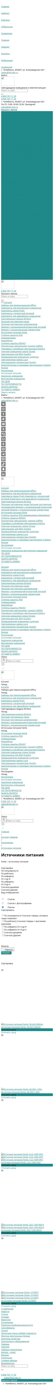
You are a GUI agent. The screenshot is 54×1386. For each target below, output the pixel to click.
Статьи (4, 1314)
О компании (7, 1308)
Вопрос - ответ (8, 1352)
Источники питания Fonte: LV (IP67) (18, 1300)
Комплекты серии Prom (13, 120)
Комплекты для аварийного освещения (29, 123)
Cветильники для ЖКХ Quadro (16, 153)
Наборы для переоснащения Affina (18, 115)
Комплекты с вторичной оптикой (17, 202)
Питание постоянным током (15, 128)
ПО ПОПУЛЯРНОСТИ (11, 273)
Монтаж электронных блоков (15, 1336)
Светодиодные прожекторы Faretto (18, 161)
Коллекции (6, 1357)
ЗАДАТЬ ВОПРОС (9, 275)
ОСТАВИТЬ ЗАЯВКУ (10, 278)
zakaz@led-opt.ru (9, 72)
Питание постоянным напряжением (19, 213)
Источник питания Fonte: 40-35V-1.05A (20, 1092)
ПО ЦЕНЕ (5, 270)
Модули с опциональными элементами (29, 134)
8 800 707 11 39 (8, 801)
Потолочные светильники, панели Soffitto (22, 145)
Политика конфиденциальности (17, 1325)
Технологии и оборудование (15, 1341)
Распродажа (7, 169)
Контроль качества (10, 1338)
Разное (4, 167)
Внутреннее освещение (35, 175)
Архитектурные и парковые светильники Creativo (26, 164)
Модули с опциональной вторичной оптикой (23, 215)
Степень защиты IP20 (12, 139)
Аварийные (44, 139)
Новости (5, 1311)
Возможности (7, 1363)
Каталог (5, 191)
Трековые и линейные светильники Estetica (23, 147)
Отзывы (5, 1317)
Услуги (4, 1330)
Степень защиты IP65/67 (13, 142)
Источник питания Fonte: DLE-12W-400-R (21, 1230)
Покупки (5, 1346)
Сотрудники (7, 1322)
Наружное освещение (12, 175)
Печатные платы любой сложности (18, 1333)
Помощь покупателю (11, 1349)
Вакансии (6, 1319)
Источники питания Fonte (14, 137)
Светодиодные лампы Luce (14, 158)
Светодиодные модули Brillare (16, 126)
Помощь (5, 1344)
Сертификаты (8, 1327)
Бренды (5, 1355)
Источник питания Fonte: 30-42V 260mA (21, 1027)
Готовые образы (9, 1360)
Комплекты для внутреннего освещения (21, 118)
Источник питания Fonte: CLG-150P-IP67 (21, 1162)
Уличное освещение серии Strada (18, 150)
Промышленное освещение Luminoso (20, 156)
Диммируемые (30, 139)
